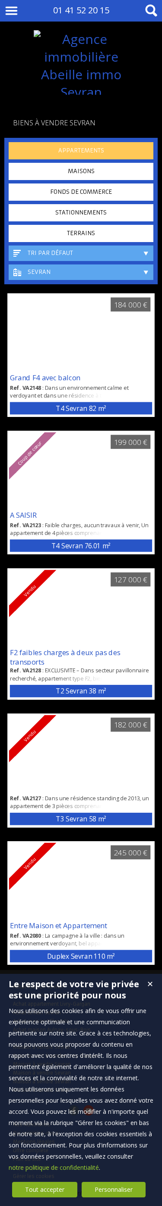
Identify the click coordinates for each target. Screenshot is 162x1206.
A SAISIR (23, 514)
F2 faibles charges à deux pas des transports (65, 657)
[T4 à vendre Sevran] (81, 333)
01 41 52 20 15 (81, 10)
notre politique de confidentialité (54, 1167)
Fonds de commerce (81, 192)
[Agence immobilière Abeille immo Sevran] (81, 92)
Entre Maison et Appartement (58, 925)
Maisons (81, 171)
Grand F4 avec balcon (45, 377)
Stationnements (81, 212)
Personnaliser (114, 1189)
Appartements (81, 150)
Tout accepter (44, 1189)
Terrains (81, 233)
